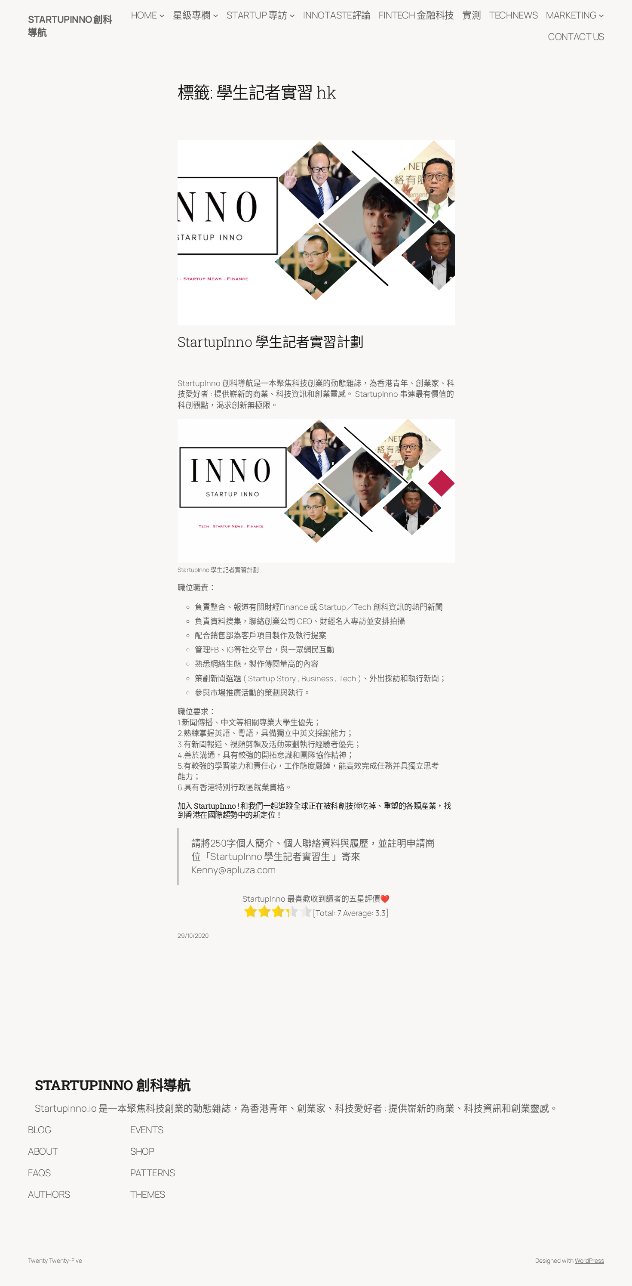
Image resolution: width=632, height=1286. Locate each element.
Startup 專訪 (257, 15)
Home (144, 15)
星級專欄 (191, 15)
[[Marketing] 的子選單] (601, 15)
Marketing (571, 15)
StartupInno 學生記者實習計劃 (271, 342)
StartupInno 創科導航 (112, 1085)
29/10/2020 (193, 935)
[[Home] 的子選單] (162, 15)
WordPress (589, 1260)
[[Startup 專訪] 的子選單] (292, 15)
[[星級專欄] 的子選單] (215, 15)
